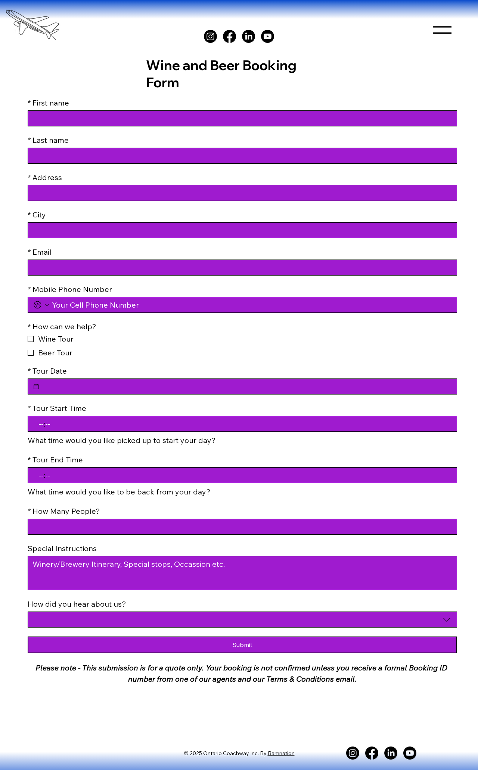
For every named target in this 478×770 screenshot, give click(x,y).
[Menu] (442, 27)
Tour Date (47, 370)
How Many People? (64, 511)
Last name (48, 140)
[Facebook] (229, 36)
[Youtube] (267, 36)
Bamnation (281, 753)
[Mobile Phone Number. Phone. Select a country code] (41, 305)
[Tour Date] (36, 386)
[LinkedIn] (248, 36)
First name (48, 102)
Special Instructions (62, 548)
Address (45, 177)
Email (39, 252)
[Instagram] (210, 36)
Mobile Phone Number (70, 289)
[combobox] (242, 620)
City (37, 214)
